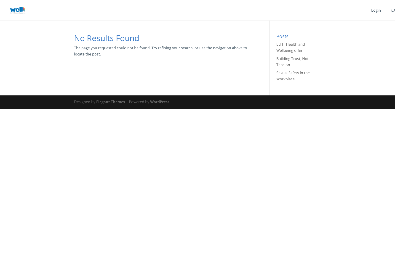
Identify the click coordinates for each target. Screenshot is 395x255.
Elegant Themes (110, 101)
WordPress (159, 101)
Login (376, 11)
